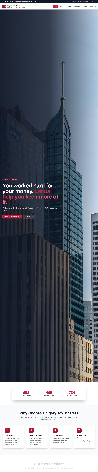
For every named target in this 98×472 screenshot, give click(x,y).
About (61, 6)
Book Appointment (11, 216)
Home (55, 6)
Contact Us (29, 216)
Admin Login (93, 6)
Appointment (76, 6)
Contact (85, 6)
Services (68, 6)
